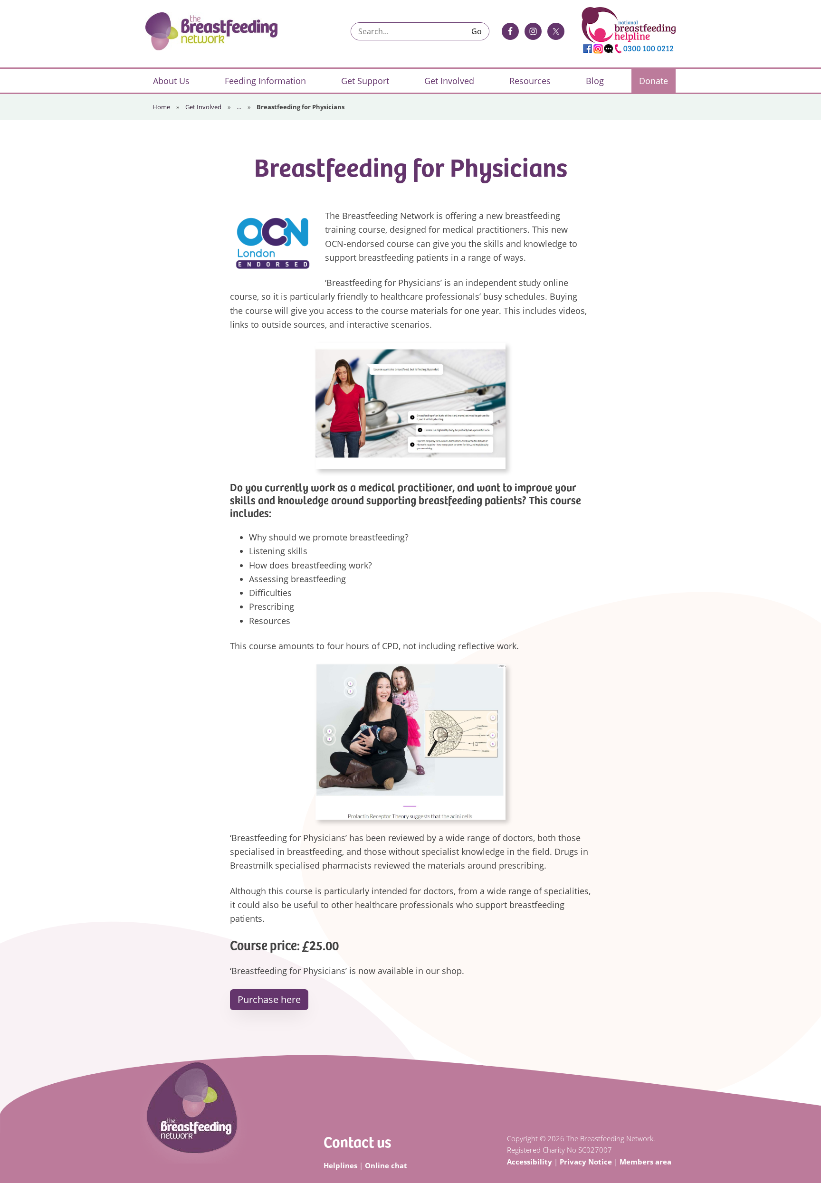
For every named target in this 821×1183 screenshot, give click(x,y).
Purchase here (269, 999)
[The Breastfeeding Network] (211, 31)
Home (161, 107)
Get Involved (203, 107)
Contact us (357, 1141)
